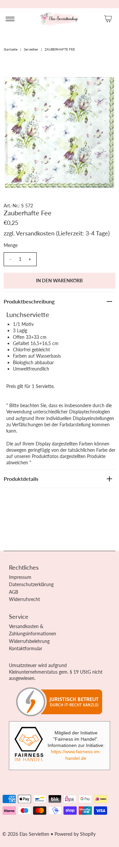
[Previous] (15, 87)
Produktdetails (21, 479)
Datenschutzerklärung (31, 584)
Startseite (11, 49)
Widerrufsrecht (24, 599)
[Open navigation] (10, 18)
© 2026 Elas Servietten (25, 834)
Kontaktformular (25, 648)
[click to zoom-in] (104, 87)
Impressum (20, 577)
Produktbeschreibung (29, 301)
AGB (13, 592)
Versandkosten (35, 233)
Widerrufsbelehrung (29, 641)
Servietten (31, 49)
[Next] (31, 87)
